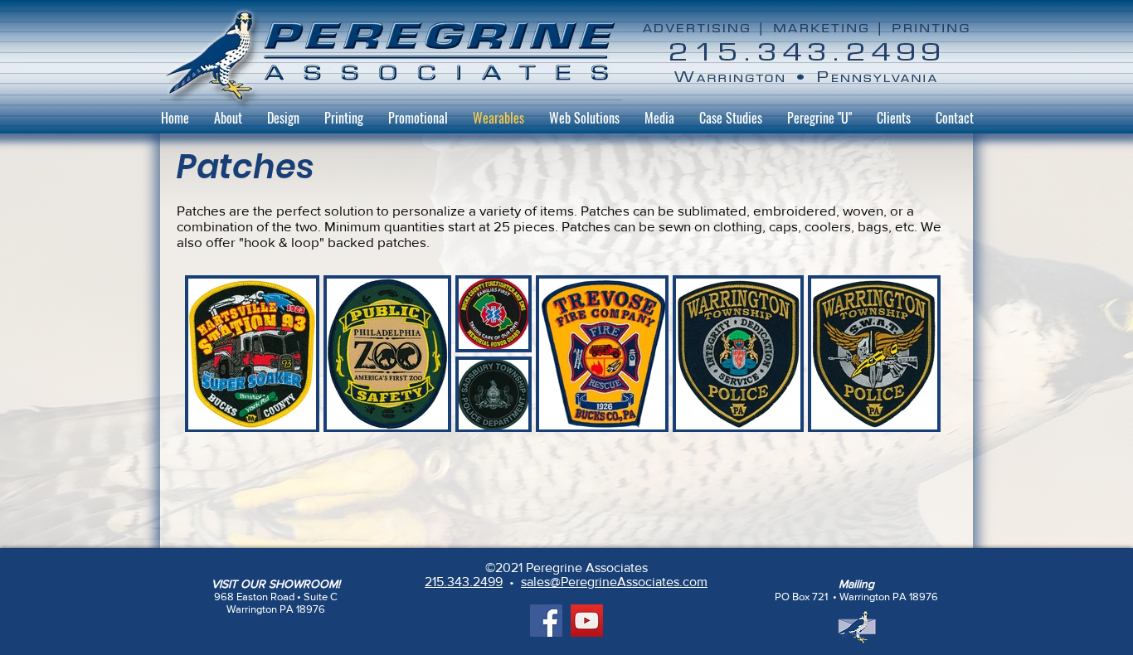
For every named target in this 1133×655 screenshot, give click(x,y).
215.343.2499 (464, 582)
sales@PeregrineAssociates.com (614, 582)
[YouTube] (587, 620)
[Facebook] (546, 620)
